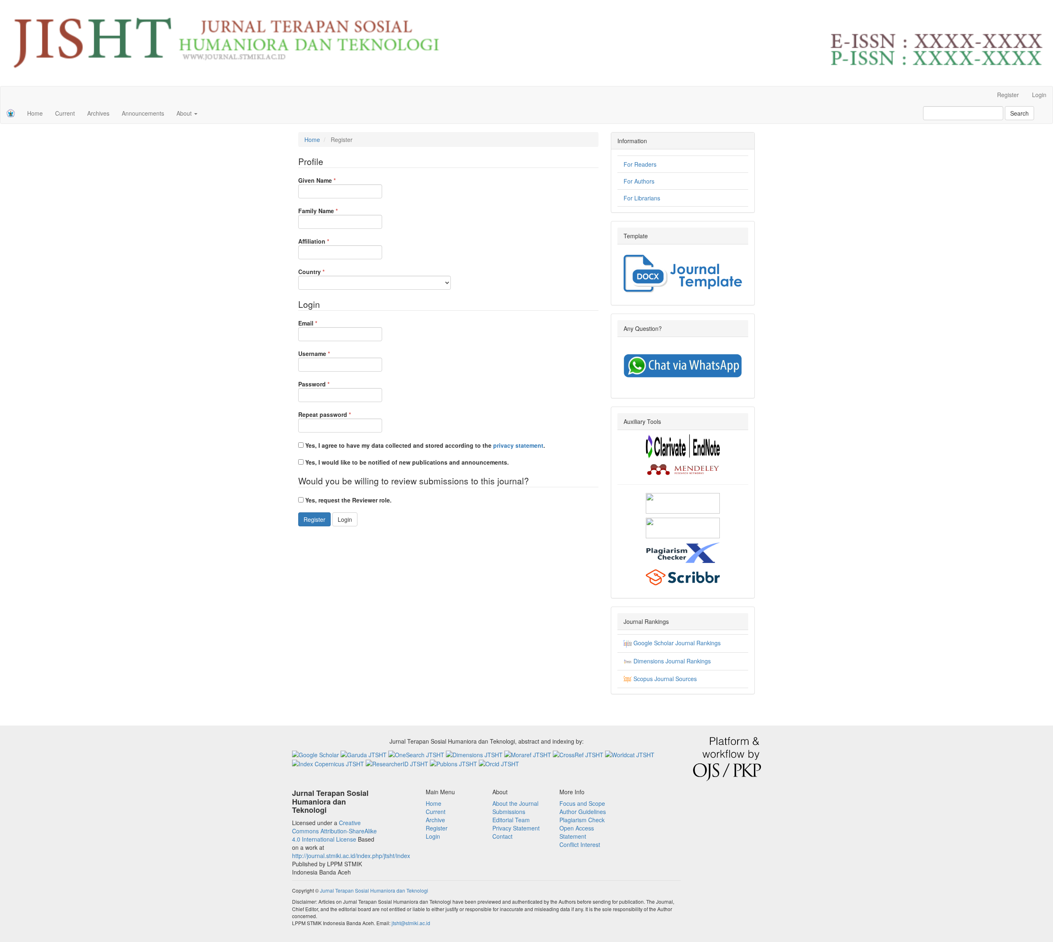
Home (35, 113)
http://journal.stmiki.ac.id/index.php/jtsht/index (351, 855)
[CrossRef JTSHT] (579, 753)
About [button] (184, 113)
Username (326, 353)
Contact (502, 836)
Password (326, 384)
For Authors (639, 181)
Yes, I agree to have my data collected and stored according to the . (424, 445)
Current (65, 113)
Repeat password (337, 414)
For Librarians (642, 198)
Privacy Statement (516, 828)
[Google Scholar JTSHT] (316, 753)
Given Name (329, 180)
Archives (98, 113)
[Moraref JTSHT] (528, 753)
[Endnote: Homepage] (683, 446)
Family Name (330, 211)
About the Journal (515, 803)
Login (1039, 95)
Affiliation (326, 241)
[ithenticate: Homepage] (683, 527)
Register (1008, 95)
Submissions (508, 811)
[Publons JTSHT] (454, 763)
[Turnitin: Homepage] (683, 502)
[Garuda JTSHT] (364, 753)
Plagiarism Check (582, 820)
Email (320, 323)
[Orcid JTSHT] (499, 763)
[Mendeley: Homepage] (683, 469)
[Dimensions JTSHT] (475, 753)
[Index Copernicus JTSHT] (329, 763)
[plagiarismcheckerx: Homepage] (683, 552)
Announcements (143, 113)
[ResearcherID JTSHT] (398, 763)
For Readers (640, 164)
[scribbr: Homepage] (683, 576)
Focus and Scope (582, 803)
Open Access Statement (576, 832)
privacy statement (518, 445)
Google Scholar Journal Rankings (676, 643)
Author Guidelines (582, 811)
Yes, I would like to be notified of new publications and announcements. (406, 462)
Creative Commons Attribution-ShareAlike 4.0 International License (334, 831)
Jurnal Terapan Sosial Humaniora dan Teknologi (374, 890)
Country (324, 271)
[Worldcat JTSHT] (629, 753)
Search (1019, 113)
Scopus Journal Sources (664, 679)
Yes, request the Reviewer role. (348, 500)
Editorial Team (511, 820)
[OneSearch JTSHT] (417, 753)
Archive (435, 820)
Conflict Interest (579, 844)
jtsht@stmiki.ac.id (411, 922)
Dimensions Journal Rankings (671, 661)
